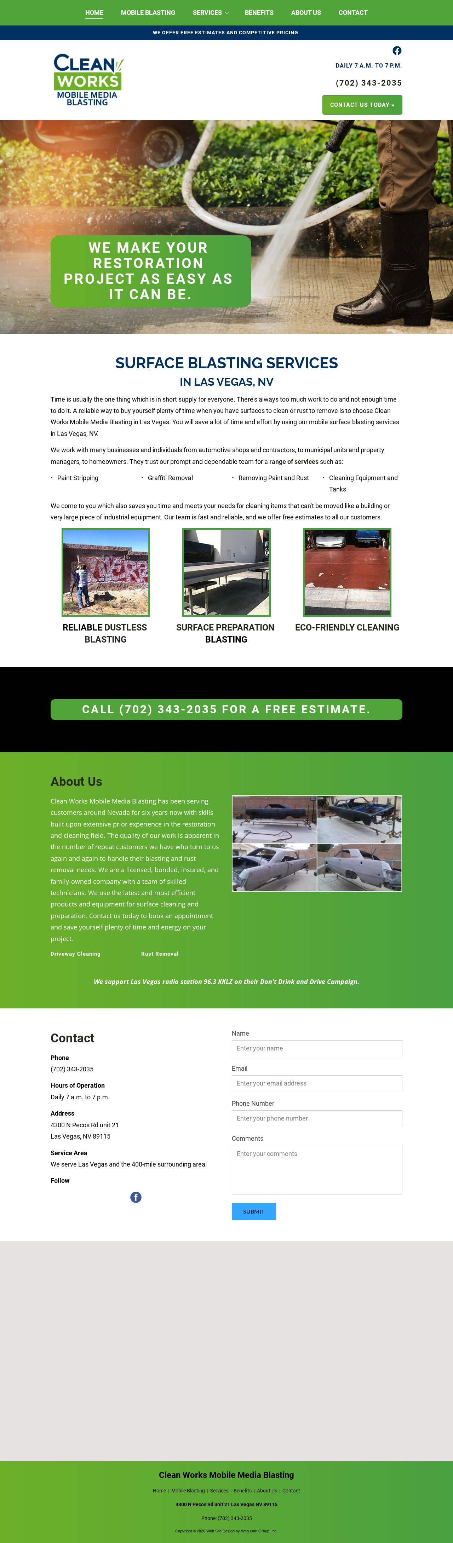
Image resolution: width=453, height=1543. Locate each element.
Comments (247, 1138)
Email (239, 1068)
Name (240, 1033)
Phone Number (253, 1103)
